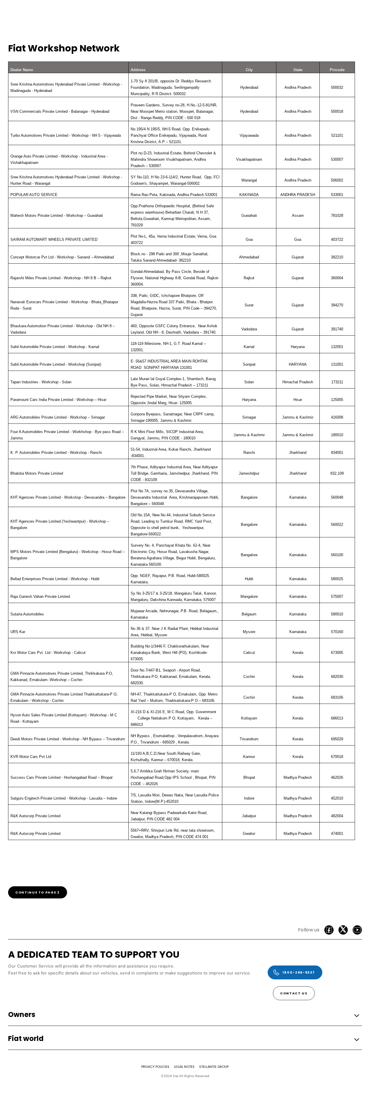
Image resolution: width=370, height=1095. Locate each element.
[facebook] (329, 930)
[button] (183, 1015)
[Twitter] (343, 930)
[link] (37, 892)
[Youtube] (357, 930)
